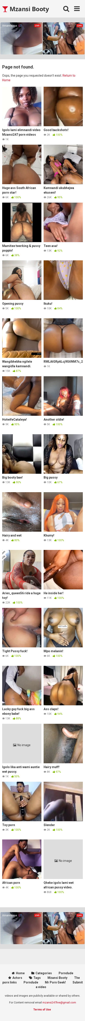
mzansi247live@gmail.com (59, 1002)
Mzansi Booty (28, 9)
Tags (37, 978)
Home (20, 973)
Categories (44, 973)
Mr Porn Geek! (55, 982)
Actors (17, 978)
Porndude (66, 973)
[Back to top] (77, 1012)
